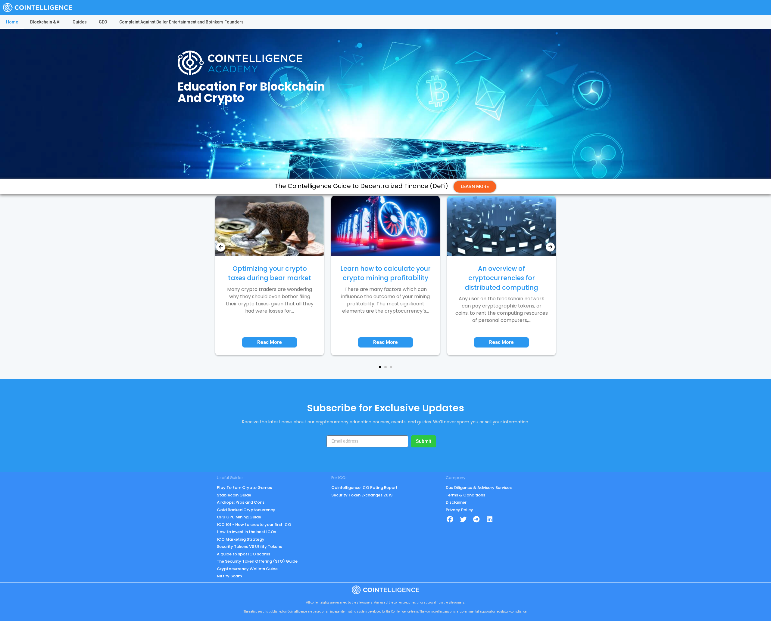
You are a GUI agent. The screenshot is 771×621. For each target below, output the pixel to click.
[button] (380, 367)
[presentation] (220, 247)
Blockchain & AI (45, 22)
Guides (80, 22)
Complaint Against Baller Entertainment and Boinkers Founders (181, 22)
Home (12, 22)
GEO (103, 22)
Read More (269, 342)
